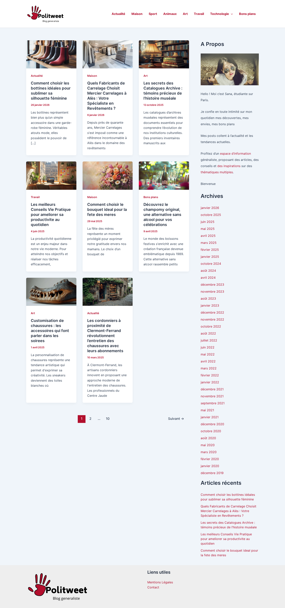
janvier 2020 (210, 466)
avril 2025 (208, 236)
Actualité (118, 14)
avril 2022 (208, 361)
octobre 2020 (211, 431)
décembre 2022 (212, 312)
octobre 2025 (211, 215)
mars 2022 (209, 368)
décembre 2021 (212, 389)
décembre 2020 (212, 424)
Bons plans (247, 14)
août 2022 (208, 333)
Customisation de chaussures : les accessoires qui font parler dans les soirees (50, 330)
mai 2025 (208, 229)
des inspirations (228, 166)
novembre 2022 (212, 319)
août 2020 (208, 438)
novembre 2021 (212, 396)
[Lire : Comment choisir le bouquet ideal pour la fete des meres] (108, 175)
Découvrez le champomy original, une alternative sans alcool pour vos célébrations (162, 214)
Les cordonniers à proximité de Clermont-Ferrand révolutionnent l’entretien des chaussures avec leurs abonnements (105, 335)
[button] (231, 14)
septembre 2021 (213, 403)
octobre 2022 (211, 326)
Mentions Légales (160, 582)
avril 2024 (208, 277)
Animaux (170, 14)
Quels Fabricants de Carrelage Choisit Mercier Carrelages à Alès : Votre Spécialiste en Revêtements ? (228, 510)
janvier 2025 (210, 257)
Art (185, 14)
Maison (136, 14)
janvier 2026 (210, 208)
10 (108, 419)
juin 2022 (207, 347)
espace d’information (235, 153)
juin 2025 (207, 222)
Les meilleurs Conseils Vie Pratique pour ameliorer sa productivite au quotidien (51, 214)
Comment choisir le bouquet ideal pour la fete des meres (107, 209)
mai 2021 (207, 410)
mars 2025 (209, 243)
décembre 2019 (212, 473)
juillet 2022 (209, 340)
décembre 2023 (212, 284)
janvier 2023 (210, 305)
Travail (199, 14)
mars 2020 (209, 452)
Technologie (219, 14)
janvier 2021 (209, 417)
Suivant (176, 419)
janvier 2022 (210, 382)
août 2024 (208, 271)
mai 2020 (208, 445)
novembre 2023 (212, 291)
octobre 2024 (211, 264)
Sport (153, 14)
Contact (153, 587)
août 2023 (208, 298)
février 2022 (210, 375)
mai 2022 (208, 354)
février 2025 (210, 250)
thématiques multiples (217, 172)
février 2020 (210, 459)
